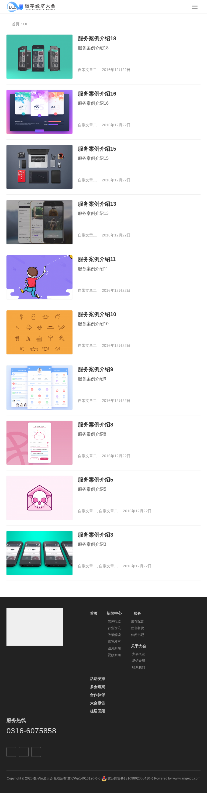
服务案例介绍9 (95, 369)
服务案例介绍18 (97, 38)
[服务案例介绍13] (39, 222)
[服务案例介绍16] (39, 112)
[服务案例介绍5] (39, 498)
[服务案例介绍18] (39, 57)
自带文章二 (87, 69)
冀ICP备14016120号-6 (84, 779)
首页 (15, 24)
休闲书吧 (137, 635)
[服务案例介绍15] (39, 167)
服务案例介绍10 (97, 314)
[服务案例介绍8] (39, 443)
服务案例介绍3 (95, 535)
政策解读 (114, 635)
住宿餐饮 (137, 628)
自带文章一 (87, 511)
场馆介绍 (138, 661)
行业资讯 (114, 628)
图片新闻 (114, 648)
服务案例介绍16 (97, 94)
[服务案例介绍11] (39, 277)
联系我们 (138, 667)
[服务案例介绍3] (39, 553)
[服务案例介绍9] (39, 387)
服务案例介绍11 (97, 259)
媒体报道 (114, 621)
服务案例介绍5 (95, 480)
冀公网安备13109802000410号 (130, 779)
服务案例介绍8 (95, 425)
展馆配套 (137, 621)
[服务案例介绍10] (39, 332)
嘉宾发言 (114, 641)
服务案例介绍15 (97, 149)
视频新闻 (114, 655)
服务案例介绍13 (97, 204)
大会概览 (138, 654)
